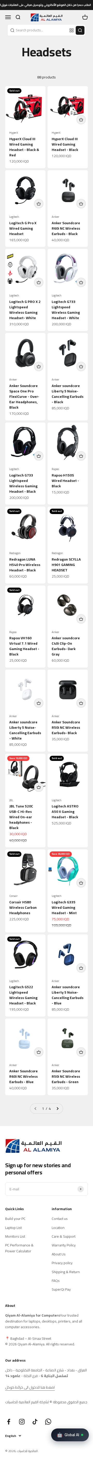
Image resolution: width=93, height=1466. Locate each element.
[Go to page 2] (57, 1108)
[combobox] (37, 30)
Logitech (14, 216)
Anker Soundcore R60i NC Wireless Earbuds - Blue (23, 1076)
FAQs (56, 1280)
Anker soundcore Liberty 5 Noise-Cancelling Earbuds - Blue (67, 995)
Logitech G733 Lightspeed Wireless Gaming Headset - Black (23, 483)
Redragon (15, 553)
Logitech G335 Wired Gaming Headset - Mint (64, 907)
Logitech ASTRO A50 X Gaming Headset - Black (65, 811)
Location (58, 1227)
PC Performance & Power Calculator (19, 1248)
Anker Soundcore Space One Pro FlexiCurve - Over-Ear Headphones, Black (24, 396)
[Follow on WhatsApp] (48, 1421)
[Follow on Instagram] (21, 1421)
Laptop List (13, 1227)
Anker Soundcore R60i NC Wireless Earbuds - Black (66, 228)
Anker (55, 216)
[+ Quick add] (81, 119)
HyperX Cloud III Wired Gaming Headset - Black (65, 144)
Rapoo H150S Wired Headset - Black (65, 480)
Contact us (60, 1218)
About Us (59, 1254)
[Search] (80, 30)
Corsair (13, 896)
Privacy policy (62, 1263)
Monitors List (15, 1236)
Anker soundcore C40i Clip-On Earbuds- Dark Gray (66, 646)
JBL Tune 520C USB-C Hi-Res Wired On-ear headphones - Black (21, 817)
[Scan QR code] (71, 30)
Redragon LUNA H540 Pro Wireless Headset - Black (24, 564)
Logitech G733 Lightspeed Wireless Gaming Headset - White (66, 309)
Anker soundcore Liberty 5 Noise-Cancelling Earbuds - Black (67, 393)
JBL (11, 800)
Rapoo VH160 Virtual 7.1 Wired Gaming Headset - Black (24, 646)
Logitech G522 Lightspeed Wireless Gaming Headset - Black (23, 995)
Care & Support (63, 1236)
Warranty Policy (64, 1245)
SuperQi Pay (61, 1289)
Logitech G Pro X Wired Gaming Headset (22, 228)
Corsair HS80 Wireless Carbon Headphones (23, 907)
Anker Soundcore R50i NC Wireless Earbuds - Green (66, 1076)
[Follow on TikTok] (35, 1421)
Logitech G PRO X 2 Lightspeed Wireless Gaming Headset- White (25, 309)
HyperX (13, 132)
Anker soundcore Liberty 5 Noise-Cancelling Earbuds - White (25, 730)
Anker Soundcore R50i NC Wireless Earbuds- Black (66, 727)
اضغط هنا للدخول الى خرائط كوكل (30, 1387)
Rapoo (55, 469)
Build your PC (15, 1218)
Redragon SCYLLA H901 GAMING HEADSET (66, 564)
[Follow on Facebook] (8, 1421)
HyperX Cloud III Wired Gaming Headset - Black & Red (24, 147)
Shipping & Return (66, 1272)
